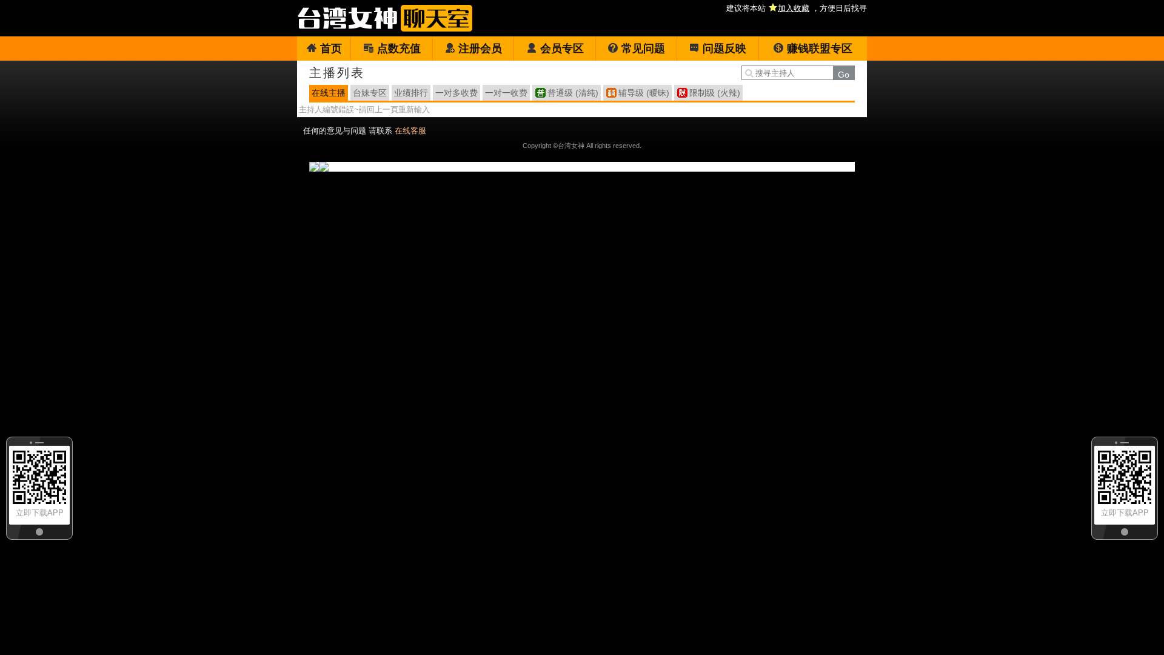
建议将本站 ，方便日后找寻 (796, 8)
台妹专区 (370, 93)
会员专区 (562, 48)
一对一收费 (506, 93)
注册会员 (480, 48)
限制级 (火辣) (714, 93)
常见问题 (643, 48)
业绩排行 (411, 93)
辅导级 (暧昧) (643, 93)
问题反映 (724, 48)
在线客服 (410, 130)
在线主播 (329, 93)
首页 (331, 48)
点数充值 (399, 48)
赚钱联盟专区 (819, 48)
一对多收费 (456, 93)
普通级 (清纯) (572, 93)
